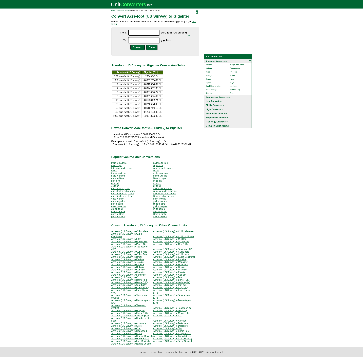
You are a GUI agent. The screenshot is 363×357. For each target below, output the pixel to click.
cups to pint (159, 204)
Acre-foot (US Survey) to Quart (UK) (129, 285)
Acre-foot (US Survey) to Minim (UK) (171, 313)
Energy (209, 75)
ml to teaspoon (160, 173)
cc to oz (115, 186)
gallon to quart (160, 206)
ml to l (114, 170)
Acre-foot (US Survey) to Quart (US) (171, 241)
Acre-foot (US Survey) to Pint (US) (128, 244)
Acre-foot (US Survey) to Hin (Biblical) (130, 338)
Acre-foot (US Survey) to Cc (125, 277)
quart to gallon (118, 206)
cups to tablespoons (163, 168)
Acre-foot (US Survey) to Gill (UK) (170, 310)
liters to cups (159, 178)
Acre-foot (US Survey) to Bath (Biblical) (172, 336)
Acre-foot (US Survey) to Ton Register (130, 315)
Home (113, 10)
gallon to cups (160, 201)
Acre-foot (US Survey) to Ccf (167, 315)
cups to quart (117, 199)
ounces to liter (160, 211)
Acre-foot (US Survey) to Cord (126, 328)
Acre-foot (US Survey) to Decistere (170, 326)
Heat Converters (214, 101)
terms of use (157, 352)
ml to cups (116, 165)
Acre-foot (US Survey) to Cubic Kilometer (173, 231)
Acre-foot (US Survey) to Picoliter (169, 272)
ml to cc (157, 183)
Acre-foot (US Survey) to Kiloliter (127, 264)
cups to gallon (118, 201)
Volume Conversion (123, 10)
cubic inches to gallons (122, 193)
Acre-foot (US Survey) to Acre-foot (170, 321)
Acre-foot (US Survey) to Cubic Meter (129, 231)
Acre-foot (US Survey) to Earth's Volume (131, 344)
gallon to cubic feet (162, 188)
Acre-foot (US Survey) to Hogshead (129, 331)
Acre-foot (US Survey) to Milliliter (169, 239)
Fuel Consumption (213, 86)
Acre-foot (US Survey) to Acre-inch (128, 323)
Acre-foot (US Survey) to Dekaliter (128, 267)
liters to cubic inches (163, 196)
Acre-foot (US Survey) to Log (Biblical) (130, 341)
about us (145, 352)
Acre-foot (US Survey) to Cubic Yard (171, 252)
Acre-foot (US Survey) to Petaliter (169, 259)
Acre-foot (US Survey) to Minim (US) (129, 313)
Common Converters (216, 61)
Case (232, 93)
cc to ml (115, 183)
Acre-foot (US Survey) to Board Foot (171, 331)
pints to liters (117, 214)
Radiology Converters (217, 121)
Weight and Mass (237, 65)
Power (232, 75)
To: (125, 40)
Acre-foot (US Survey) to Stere (126, 326)
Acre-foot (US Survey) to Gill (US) (128, 310)
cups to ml (158, 165)
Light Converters (214, 109)
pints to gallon (118, 216)
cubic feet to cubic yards (123, 191)
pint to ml (115, 181)
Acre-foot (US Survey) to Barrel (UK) (129, 282)
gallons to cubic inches (164, 193)
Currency (210, 93)
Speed (208, 82)
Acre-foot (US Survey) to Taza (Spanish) (173, 341)
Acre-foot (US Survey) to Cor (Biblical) (172, 333)
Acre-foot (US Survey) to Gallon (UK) (171, 282)
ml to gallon (159, 209)
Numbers (233, 86)
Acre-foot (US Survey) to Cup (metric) (130, 287)
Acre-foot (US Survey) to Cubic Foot (129, 254)
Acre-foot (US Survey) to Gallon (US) (129, 241)
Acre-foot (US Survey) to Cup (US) (170, 244)
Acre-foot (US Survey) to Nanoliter (128, 272)
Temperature (235, 68)
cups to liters (117, 178)
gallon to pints (160, 216)
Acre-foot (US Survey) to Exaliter (127, 259)
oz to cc (157, 186)
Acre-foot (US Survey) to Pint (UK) (170, 285)
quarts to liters (160, 176)
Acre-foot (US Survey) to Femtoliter (128, 275)
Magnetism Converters (217, 117)
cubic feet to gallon (120, 188)
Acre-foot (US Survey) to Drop (168, 277)
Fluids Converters (215, 105)
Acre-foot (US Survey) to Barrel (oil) (129, 280)
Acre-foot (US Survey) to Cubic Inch (171, 254)
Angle (232, 82)
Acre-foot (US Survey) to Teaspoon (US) (173, 249)
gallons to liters (160, 163)
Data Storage (211, 90)
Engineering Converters (218, 97)
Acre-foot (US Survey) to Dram (126, 333)
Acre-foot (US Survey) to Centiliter (128, 269)
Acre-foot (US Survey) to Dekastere (170, 323)
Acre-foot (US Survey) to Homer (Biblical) (132, 336)
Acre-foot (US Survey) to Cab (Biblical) (172, 338)
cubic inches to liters (121, 196)
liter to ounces (118, 211)
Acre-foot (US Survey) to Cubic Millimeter (173, 236)
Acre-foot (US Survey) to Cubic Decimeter (174, 257)
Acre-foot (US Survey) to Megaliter (170, 262)
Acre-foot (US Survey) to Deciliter (169, 267)
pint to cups (117, 204)
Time (232, 79)
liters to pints (159, 214)
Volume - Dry (235, 90)
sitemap (184, 352)
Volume (209, 68)
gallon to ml (117, 209)
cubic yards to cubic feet (165, 191)
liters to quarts (118, 176)
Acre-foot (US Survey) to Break (126, 257)
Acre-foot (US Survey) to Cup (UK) (170, 287)
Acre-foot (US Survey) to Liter (126, 239)
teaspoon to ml (118, 173)
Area (208, 72)
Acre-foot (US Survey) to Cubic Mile (129, 252)
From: (123, 32)
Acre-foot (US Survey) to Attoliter (169, 275)
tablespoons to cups (121, 168)
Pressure (233, 72)
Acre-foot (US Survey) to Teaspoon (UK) (173, 308)
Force (208, 79)
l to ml (156, 170)
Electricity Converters (216, 113)
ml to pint (157, 181)
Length (209, 65)
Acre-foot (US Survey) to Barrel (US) (171, 280)
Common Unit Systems (217, 126)
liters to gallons (118, 163)
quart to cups (159, 199)
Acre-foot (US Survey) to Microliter (170, 269)
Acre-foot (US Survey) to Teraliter (127, 262)
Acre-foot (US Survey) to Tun (167, 328)
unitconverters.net (214, 352)
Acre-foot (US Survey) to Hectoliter (170, 264)
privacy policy (172, 352)
